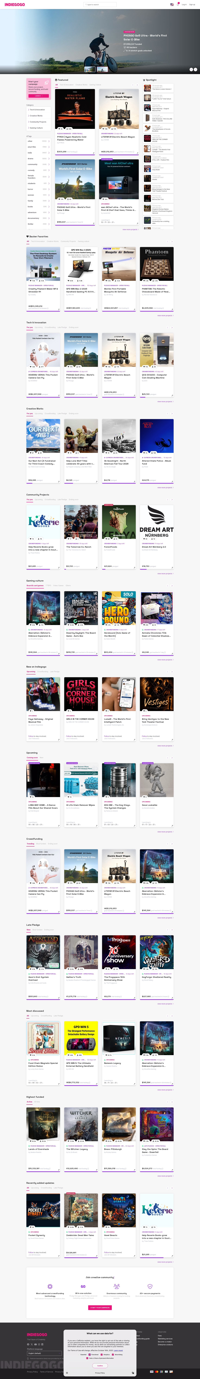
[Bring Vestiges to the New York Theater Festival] (157, 694)
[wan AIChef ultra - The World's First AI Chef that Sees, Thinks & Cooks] (119, 179)
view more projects (130, 229)
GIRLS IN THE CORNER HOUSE (80, 719)
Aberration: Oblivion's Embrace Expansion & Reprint (39, 636)
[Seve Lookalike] (157, 780)
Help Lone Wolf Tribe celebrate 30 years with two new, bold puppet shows (80, 463)
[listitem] (38, 141)
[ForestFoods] (119, 522)
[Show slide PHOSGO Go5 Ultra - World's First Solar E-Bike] (102, 69)
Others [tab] (68, 585)
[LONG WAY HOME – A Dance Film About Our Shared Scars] (43, 780)
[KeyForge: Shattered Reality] (157, 952)
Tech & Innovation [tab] (66, 85)
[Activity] (178, 4)
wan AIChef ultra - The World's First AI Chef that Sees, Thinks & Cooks (117, 210)
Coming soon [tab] (32, 758)
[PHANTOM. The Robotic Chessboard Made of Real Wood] (157, 264)
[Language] (172, 4)
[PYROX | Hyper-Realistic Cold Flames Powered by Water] (75, 109)
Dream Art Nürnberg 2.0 (154, 546)
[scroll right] (195, 69)
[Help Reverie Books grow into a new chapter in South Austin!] (43, 522)
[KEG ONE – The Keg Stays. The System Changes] (119, 780)
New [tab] (41, 758)
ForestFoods (110, 546)
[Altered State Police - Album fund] (157, 436)
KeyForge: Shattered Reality (156, 977)
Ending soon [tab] (73, 327)
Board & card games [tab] (35, 585)
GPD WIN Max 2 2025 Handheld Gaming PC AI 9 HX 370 (80, 291)
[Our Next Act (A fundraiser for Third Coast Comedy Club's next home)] (43, 436)
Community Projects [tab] (68, 241)
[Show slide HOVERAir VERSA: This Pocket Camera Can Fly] (89, 69)
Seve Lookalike (149, 805)
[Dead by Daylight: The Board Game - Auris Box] (81, 608)
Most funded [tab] (41, 844)
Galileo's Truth (73, 977)
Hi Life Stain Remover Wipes (80, 805)
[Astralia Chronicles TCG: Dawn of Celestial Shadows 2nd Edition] (157, 608)
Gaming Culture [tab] (95, 85)
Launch (38, 96)
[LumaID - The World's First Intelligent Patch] (119, 694)
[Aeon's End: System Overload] (43, 952)
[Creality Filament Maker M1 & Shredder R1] (43, 264)
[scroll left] (191, 69)
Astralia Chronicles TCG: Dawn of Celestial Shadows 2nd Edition (156, 636)
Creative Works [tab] (81, 85)
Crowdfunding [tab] (50, 327)
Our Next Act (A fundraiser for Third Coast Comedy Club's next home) (42, 463)
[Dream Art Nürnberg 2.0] (157, 522)
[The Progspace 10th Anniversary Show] (119, 952)
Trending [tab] (30, 844)
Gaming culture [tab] (83, 241)
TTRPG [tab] (48, 585)
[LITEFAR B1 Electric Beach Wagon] (119, 109)
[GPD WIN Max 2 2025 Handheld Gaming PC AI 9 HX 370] (81, 264)
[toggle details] (95, 154)
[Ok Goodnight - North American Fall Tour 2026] (119, 436)
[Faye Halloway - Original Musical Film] (43, 694)
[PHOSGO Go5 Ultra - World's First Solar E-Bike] (75, 179)
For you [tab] (30, 327)
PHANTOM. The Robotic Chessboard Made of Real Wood (155, 291)
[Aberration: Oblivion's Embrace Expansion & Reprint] (43, 608)
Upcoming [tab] (39, 327)
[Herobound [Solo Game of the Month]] (119, 608)
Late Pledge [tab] (62, 327)
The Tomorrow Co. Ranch (78, 546)
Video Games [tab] (58, 585)
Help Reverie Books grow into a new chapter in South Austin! (42, 549)
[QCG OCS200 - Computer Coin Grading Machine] (157, 350)
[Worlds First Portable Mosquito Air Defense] (119, 264)
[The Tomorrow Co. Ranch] (81, 522)
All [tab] (56, 85)
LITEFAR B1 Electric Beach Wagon (118, 136)
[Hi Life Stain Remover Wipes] (81, 780)
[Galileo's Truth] (81, 952)
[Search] (86, 4)
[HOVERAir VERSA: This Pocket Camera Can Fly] (43, 350)
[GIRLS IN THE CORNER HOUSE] (81, 694)
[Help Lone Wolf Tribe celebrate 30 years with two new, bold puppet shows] (81, 436)
